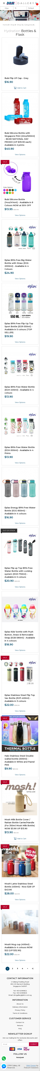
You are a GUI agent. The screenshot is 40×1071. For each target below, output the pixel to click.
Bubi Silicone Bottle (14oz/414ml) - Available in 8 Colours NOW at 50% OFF (19, 202)
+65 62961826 (21, 993)
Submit (33, 1044)
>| (32, 969)
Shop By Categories (25, 25)
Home (5, 25)
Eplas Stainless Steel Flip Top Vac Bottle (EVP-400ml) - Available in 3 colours (20, 698)
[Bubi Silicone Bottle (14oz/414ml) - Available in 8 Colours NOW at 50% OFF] (20, 177)
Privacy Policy (20, 1010)
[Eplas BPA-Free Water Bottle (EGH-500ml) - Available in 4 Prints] (20, 425)
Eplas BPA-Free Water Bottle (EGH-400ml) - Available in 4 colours (20, 390)
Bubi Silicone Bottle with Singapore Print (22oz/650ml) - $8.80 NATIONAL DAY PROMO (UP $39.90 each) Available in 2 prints (20, 139)
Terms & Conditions (20, 1013)
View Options (20, 155)
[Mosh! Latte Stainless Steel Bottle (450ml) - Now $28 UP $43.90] (20, 861)
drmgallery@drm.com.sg (22, 995)
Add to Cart (21, 88)
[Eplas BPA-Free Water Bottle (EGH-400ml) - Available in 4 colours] (20, 364)
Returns (20, 1025)
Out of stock (9, 531)
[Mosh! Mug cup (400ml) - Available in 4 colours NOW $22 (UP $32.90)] (20, 922)
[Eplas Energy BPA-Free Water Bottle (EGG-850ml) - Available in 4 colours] (20, 485)
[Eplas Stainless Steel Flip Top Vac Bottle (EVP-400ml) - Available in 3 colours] (20, 673)
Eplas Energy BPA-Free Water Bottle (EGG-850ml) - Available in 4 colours (20, 510)
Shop (12, 25)
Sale (5, 162)
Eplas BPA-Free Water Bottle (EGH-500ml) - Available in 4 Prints (20, 450)
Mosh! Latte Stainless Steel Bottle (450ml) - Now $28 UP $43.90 (20, 887)
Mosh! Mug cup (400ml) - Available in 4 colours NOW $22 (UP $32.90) (19, 947)
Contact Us (20, 1022)
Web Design (31, 1066)
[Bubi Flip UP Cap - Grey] (20, 56)
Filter (7, 8)
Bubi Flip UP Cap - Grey (16, 78)
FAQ (20, 1028)
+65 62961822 (21, 991)
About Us (20, 1004)
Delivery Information (20, 1007)
